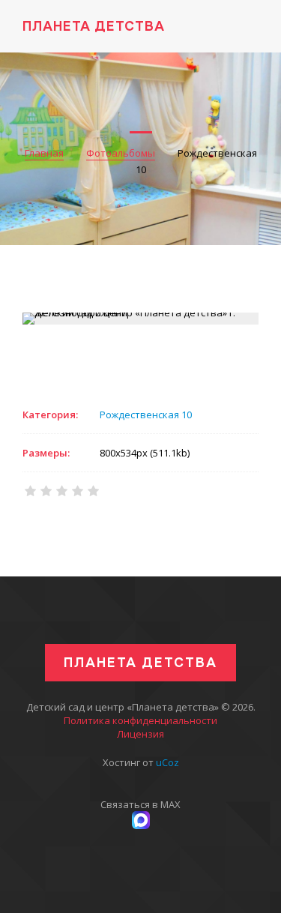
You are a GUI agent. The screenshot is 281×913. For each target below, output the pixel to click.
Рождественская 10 (146, 414)
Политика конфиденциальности (140, 720)
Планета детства (93, 26)
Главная (44, 153)
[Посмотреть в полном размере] (140, 318)
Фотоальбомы (120, 153)
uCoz (167, 762)
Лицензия (140, 734)
